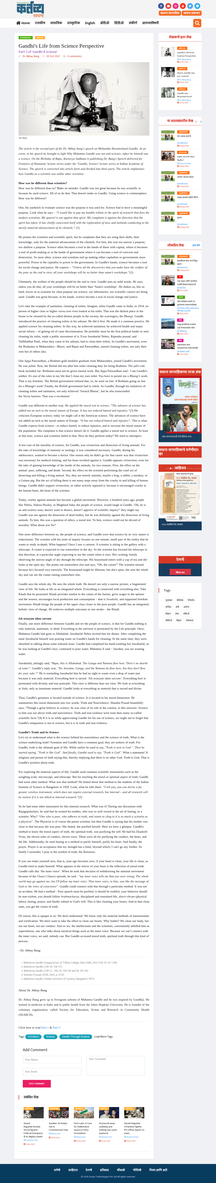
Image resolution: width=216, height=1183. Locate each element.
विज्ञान (178, 620)
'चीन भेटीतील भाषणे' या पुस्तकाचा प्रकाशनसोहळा (187, 303)
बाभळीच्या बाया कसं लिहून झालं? (187, 262)
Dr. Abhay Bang (30, 56)
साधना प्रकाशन (191, 13)
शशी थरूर (182, 288)
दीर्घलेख (180, 600)
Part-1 (45, 1027)
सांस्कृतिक (73, 23)
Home (25, 23)
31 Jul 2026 (183, 290)
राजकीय (40, 23)
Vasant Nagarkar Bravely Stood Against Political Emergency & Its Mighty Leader (33, 1129)
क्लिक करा (180, 572)
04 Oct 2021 (183, 82)
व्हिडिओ (119, 23)
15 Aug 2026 (184, 186)
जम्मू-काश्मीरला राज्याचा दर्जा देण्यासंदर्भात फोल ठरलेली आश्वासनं (186, 328)
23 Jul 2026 (183, 354)
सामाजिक (56, 23)
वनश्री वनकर (183, 143)
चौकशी (121, 1170)
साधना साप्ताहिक (169, 13)
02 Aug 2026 (184, 270)
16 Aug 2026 (184, 146)
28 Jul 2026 (183, 334)
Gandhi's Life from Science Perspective (186, 54)
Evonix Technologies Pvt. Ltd (103, 1177)
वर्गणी (57, 1170)
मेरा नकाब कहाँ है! (184, 136)
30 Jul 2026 (183, 313)
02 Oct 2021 (183, 103)
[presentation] (196, 121)
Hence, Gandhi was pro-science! (186, 74)
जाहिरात (73, 1170)
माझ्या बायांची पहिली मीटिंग (187, 197)
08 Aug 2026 (184, 227)
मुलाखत (169, 600)
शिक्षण (168, 614)
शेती (177, 607)
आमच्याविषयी (150, 23)
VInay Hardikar (185, 163)
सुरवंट (179, 217)
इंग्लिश (168, 607)
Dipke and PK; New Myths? (185, 158)
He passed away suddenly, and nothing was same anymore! (108, 1128)
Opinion (54, 1108)
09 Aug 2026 (184, 207)
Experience (25, 37)
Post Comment (37, 1083)
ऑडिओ (104, 23)
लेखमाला (189, 620)
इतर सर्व (196, 245)
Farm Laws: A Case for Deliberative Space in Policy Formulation (83, 1128)
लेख (180, 320)
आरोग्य (186, 607)
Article (40, 37)
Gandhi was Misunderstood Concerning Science (186, 96)
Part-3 (56, 1027)
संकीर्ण (133, 23)
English (90, 23)
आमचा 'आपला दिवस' (185, 177)
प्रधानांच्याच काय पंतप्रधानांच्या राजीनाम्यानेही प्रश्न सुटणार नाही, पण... (187, 348)
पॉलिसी (137, 1170)
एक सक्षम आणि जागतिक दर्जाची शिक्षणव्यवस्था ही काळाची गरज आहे (187, 284)
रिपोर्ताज (191, 600)
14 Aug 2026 (184, 166)
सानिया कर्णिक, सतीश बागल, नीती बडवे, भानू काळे (188, 309)
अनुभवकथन (183, 132)
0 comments (74, 56)
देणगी (89, 1170)
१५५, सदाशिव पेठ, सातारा (172, 524)
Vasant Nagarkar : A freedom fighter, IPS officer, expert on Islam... (134, 1128)
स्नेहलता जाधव (184, 352)
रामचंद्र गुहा (183, 331)
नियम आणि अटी (158, 1170)
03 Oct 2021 (53, 56)
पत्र (180, 276)
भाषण (181, 297)
